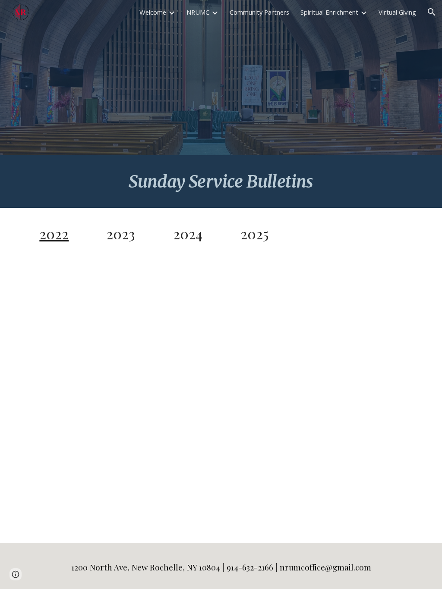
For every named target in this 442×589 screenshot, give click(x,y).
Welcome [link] (152, 12)
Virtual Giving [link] (397, 12)
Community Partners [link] (259, 12)
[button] (431, 12)
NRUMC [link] (197, 12)
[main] (220, 181)
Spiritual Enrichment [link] (329, 12)
